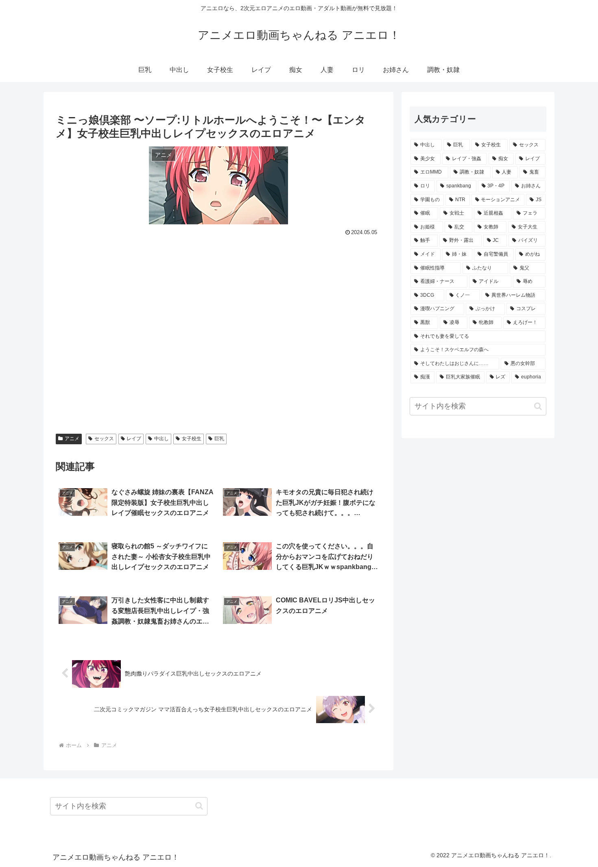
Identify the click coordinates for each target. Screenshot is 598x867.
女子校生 (191, 438)
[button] (538, 406)
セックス (104, 438)
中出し (161, 438)
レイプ (134, 438)
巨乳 (219, 438)
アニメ (72, 438)
